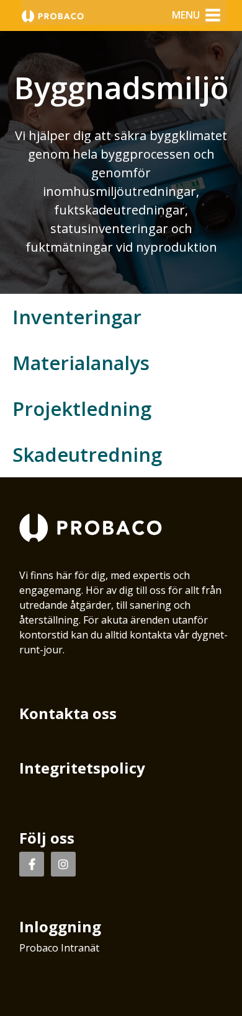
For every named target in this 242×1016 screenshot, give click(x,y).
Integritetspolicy (82, 768)
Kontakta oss (68, 713)
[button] (186, 14)
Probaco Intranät (59, 948)
